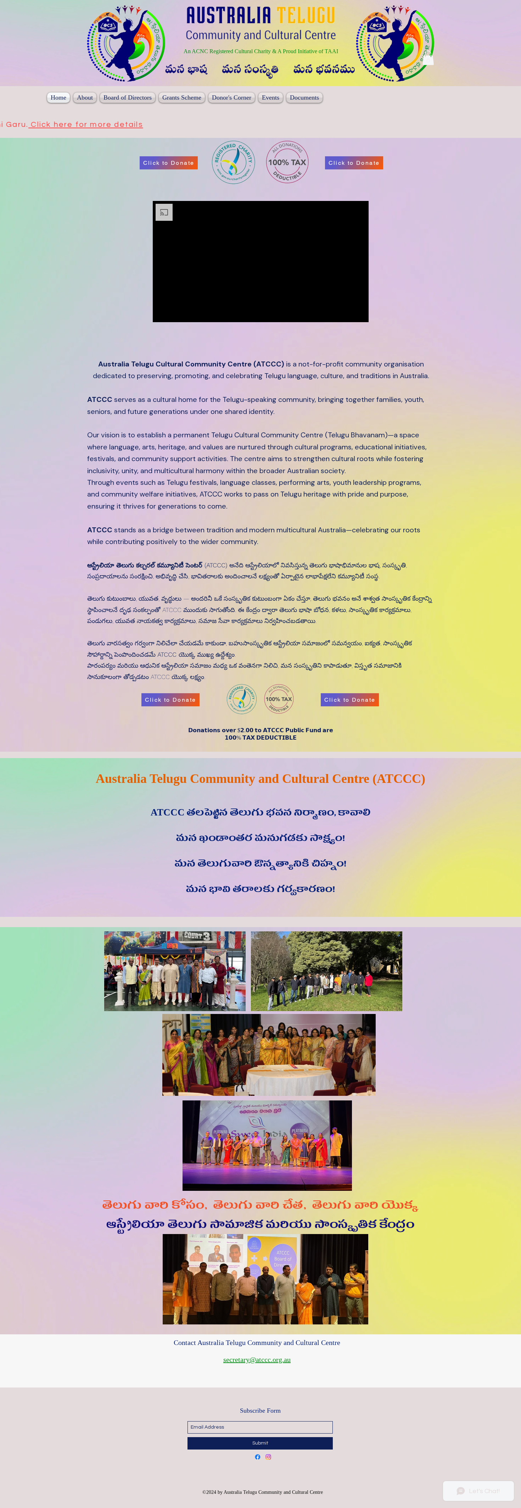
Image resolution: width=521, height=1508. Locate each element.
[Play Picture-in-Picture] (347, 312)
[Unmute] (174, 312)
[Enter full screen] (359, 312)
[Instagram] (268, 1457)
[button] (428, 58)
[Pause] (162, 312)
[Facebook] (257, 1457)
